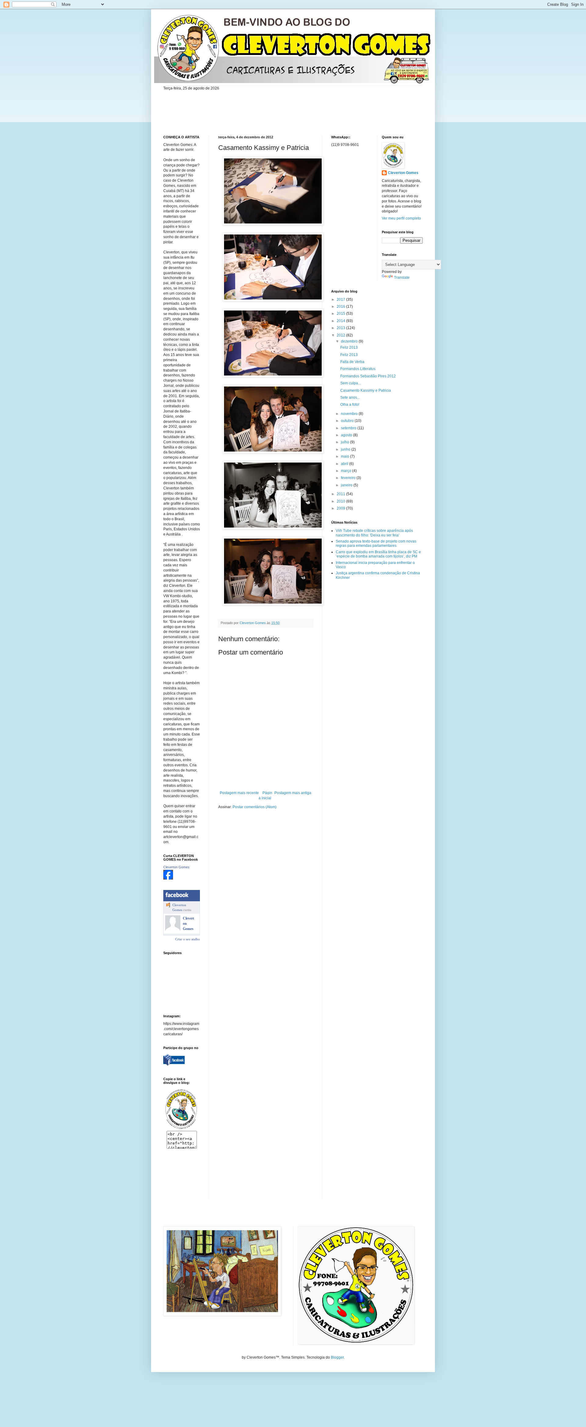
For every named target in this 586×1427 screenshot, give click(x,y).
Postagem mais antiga (292, 793)
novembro (350, 414)
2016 (341, 306)
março (346, 471)
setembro (349, 428)
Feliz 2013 (349, 347)
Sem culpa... (350, 383)
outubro (348, 421)
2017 (341, 299)
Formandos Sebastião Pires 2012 (368, 376)
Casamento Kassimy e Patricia (365, 390)
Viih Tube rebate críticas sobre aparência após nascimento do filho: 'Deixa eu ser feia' (374, 532)
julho (345, 442)
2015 (341, 313)
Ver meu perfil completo (401, 218)
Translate (402, 277)
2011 (341, 494)
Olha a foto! (349, 404)
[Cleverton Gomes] (168, 878)
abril (345, 464)
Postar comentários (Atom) (255, 807)
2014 (341, 321)
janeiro (347, 485)
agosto (347, 435)
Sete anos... (350, 397)
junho (346, 449)
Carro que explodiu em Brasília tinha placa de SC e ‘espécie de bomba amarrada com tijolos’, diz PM (378, 554)
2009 (341, 508)
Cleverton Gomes (176, 867)
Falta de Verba (352, 362)
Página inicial (266, 795)
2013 (341, 328)
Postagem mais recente (239, 793)
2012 (341, 335)
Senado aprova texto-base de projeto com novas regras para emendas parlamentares (376, 543)
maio (345, 456)
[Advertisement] (182, 1178)
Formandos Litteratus (357, 369)
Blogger (337, 1357)
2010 (341, 501)
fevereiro (348, 478)
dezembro (350, 341)
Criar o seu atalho (187, 939)
